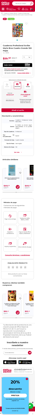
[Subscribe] (30, 352)
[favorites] (19, 9)
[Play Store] (25, 362)
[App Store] (10, 362)
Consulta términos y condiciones (17, 255)
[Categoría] (3, 9)
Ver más (16, 152)
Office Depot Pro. (10, 100)
